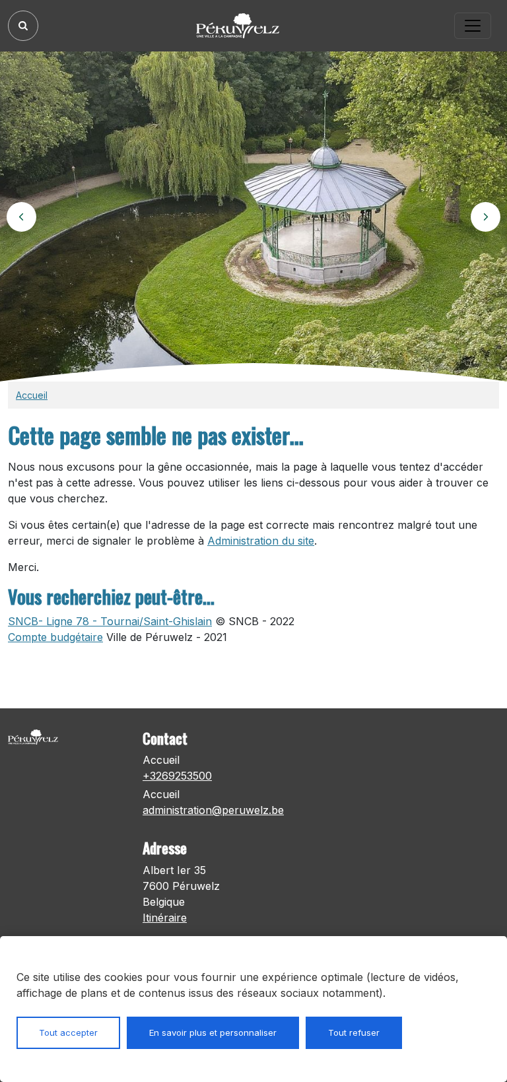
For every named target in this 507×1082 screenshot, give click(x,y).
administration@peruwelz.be (213, 810)
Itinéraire (165, 917)
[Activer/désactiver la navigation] (472, 26)
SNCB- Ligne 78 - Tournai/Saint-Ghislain (110, 621)
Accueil (32, 395)
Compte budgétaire (55, 637)
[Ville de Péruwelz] (242, 26)
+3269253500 (177, 775)
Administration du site (260, 540)
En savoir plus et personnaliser (213, 1032)
